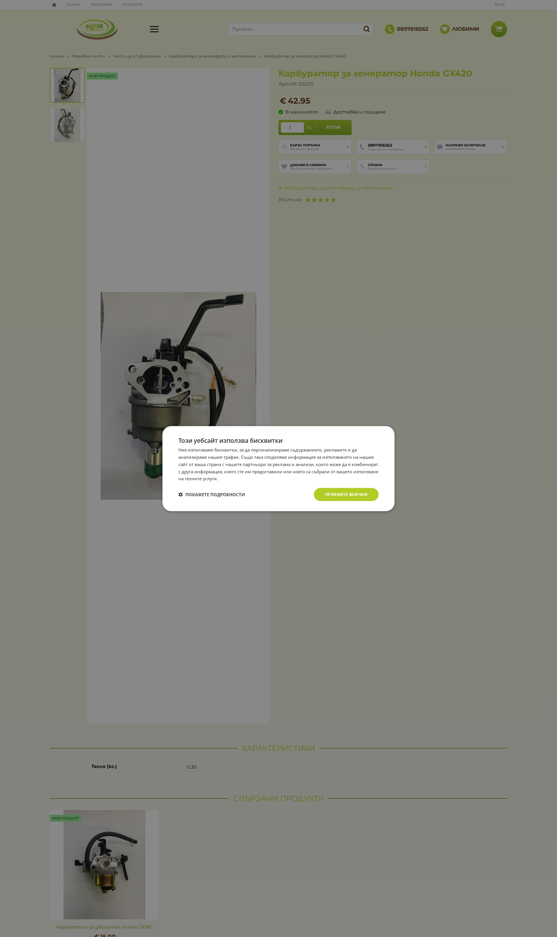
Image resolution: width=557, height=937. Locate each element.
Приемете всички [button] (346, 494)
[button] (211, 494)
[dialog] (278, 468)
